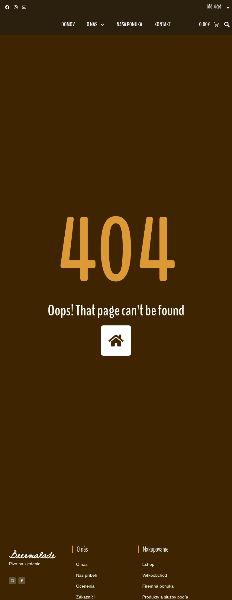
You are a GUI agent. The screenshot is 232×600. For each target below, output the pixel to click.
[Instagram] (15, 7)
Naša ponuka (129, 24)
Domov (68, 24)
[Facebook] (7, 7)
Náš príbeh (86, 575)
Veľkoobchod (154, 575)
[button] (227, 25)
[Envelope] (24, 7)
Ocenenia (85, 586)
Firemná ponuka (158, 586)
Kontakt (162, 24)
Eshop (148, 564)
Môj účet (214, 7)
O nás (92, 24)
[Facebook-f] (21, 580)
